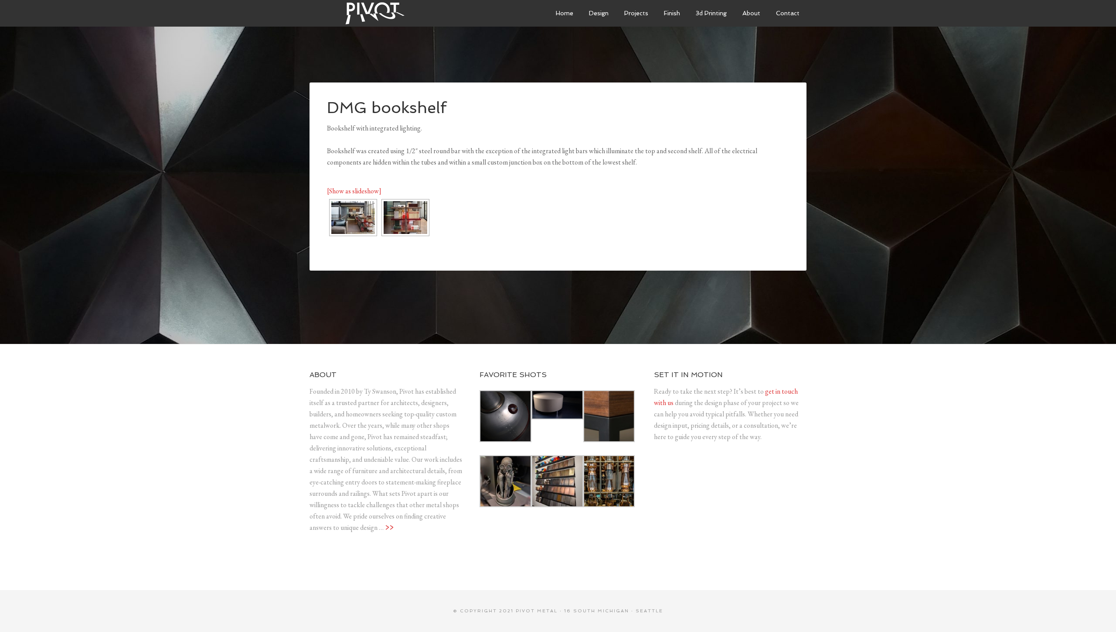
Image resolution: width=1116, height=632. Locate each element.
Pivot (375, 13)
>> (389, 527)
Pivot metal (537, 610)
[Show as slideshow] (354, 191)
